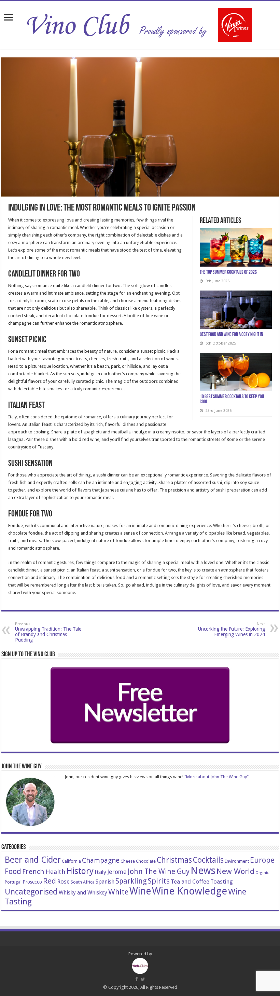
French (33, 871)
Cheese (128, 861)
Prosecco (32, 882)
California (71, 861)
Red (49, 880)
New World (235, 871)
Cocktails (208, 860)
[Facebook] (137, 979)
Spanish (105, 881)
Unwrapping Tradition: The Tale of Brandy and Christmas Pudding (48, 632)
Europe (262, 860)
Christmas (174, 860)
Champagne (101, 860)
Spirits (159, 880)
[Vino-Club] (140, 23)
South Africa (83, 882)
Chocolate (146, 861)
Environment (237, 861)
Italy (100, 872)
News (203, 870)
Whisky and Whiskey (83, 892)
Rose (63, 881)
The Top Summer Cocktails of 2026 (228, 272)
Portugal (13, 882)
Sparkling (131, 881)
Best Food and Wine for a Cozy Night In (231, 334)
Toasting (221, 881)
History (80, 871)
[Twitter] (143, 979)
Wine (140, 891)
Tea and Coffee (190, 881)
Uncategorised (31, 892)
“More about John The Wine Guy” (216, 776)
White (118, 891)
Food (13, 871)
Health (55, 872)
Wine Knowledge (189, 891)
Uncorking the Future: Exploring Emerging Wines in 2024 (231, 629)
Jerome (117, 872)
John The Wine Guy (159, 871)
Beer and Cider (33, 860)
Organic (262, 873)
